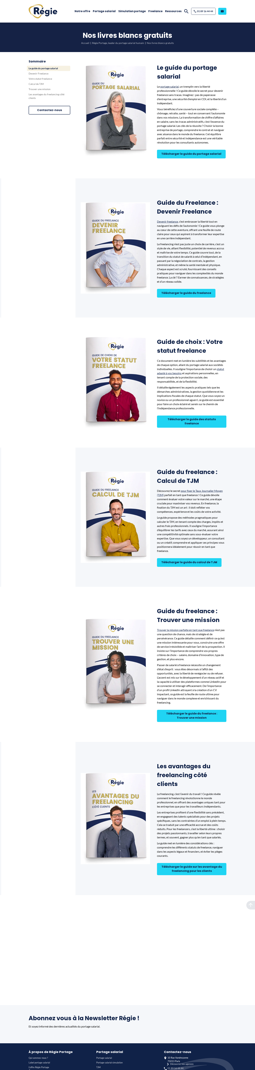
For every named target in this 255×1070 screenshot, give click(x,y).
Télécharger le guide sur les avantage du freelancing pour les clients (192, 869)
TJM (98, 1067)
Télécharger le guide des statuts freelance (192, 421)
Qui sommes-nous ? (38, 1057)
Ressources (173, 11)
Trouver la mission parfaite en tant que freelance (185, 630)
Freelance (155, 11)
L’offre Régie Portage (39, 1067)
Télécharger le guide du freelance (186, 293)
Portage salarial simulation (109, 1062)
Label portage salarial (39, 1062)
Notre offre (82, 11)
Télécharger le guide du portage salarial (191, 154)
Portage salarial (104, 11)
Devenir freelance (167, 221)
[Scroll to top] (250, 905)
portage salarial (169, 86)
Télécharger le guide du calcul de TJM (189, 562)
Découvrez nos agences (182, 1064)
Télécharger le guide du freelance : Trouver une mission (191, 716)
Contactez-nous (49, 110)
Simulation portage (132, 11)
